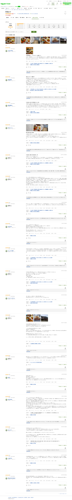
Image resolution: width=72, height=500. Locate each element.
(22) (22, 17)
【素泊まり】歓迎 (32, 111)
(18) (35, 17)
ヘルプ (47, 1)
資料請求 (32, 497)
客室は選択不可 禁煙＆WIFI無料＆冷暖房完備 (36, 90)
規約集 (29, 497)
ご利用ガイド (50, 1)
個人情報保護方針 (14, 497)
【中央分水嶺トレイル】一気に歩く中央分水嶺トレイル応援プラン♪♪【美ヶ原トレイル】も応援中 (43, 89)
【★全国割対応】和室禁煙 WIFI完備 (35, 343)
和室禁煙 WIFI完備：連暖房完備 (34, 211)
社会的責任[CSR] (20, 497)
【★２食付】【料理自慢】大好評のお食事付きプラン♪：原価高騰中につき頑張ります (41, 63)
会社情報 (9, 497)
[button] (10, 40)
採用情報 (25, 497)
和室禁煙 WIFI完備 (33, 235)
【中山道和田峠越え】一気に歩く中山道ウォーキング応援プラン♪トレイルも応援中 (41, 257)
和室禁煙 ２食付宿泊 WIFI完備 (34, 482)
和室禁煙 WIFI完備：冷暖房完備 (34, 64)
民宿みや (8, 12)
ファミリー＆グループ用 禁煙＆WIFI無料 (36, 362)
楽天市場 (64, 1)
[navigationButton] (65, 40)
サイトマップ (55, 1)
